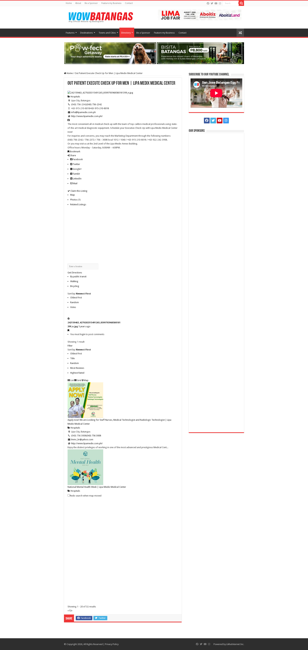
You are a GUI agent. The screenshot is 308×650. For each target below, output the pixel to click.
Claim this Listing (78, 191)
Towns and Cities (107, 32)
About (78, 3)
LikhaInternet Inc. (235, 644)
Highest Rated (77, 372)
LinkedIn (76, 178)
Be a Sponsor (91, 3)
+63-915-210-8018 (99, 108)
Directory (126, 32)
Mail (75, 183)
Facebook (77, 159)
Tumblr (76, 173)
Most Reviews (77, 368)
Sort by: (79, 293)
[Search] (241, 3)
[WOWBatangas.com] (100, 16)
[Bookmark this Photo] (68, 330)
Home (69, 3)
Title (72, 358)
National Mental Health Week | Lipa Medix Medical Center (97, 487)
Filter (70, 345)
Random (74, 302)
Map (72, 194)
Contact (129, 3)
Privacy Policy (112, 644)
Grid (78, 380)
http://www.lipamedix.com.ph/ (87, 116)
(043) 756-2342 (94, 104)
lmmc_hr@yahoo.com (82, 439)
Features (70, 32)
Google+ (77, 169)
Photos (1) (75, 199)
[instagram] (220, 3)
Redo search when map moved (85, 495)
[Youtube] (216, 3)
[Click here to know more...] (154, 53)
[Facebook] (208, 3)
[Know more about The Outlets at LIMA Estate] (199, 14)
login (82, 334)
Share (73, 155)
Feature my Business (111, 3)
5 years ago (84, 326)
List (72, 380)
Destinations (86, 32)
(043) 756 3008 (93, 435)
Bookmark (74, 151)
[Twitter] (212, 3)
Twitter (76, 164)
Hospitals (75, 96)
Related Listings (78, 204)
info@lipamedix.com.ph (83, 112)
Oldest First (76, 297)
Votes (73, 307)
